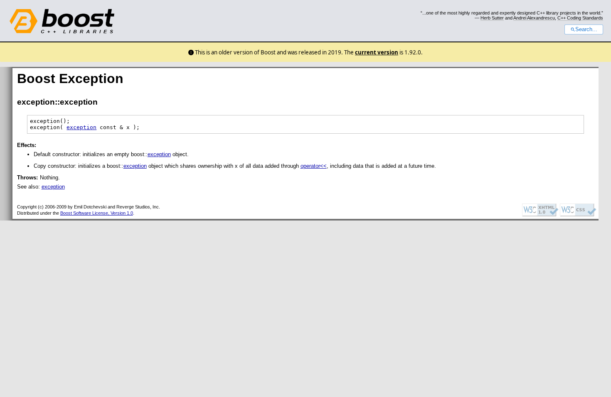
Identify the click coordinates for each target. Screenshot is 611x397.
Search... (586, 29)
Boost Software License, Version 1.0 (96, 213)
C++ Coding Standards (580, 17)
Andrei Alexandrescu (534, 17)
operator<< (314, 166)
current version (376, 52)
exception (81, 127)
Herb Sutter (492, 17)
